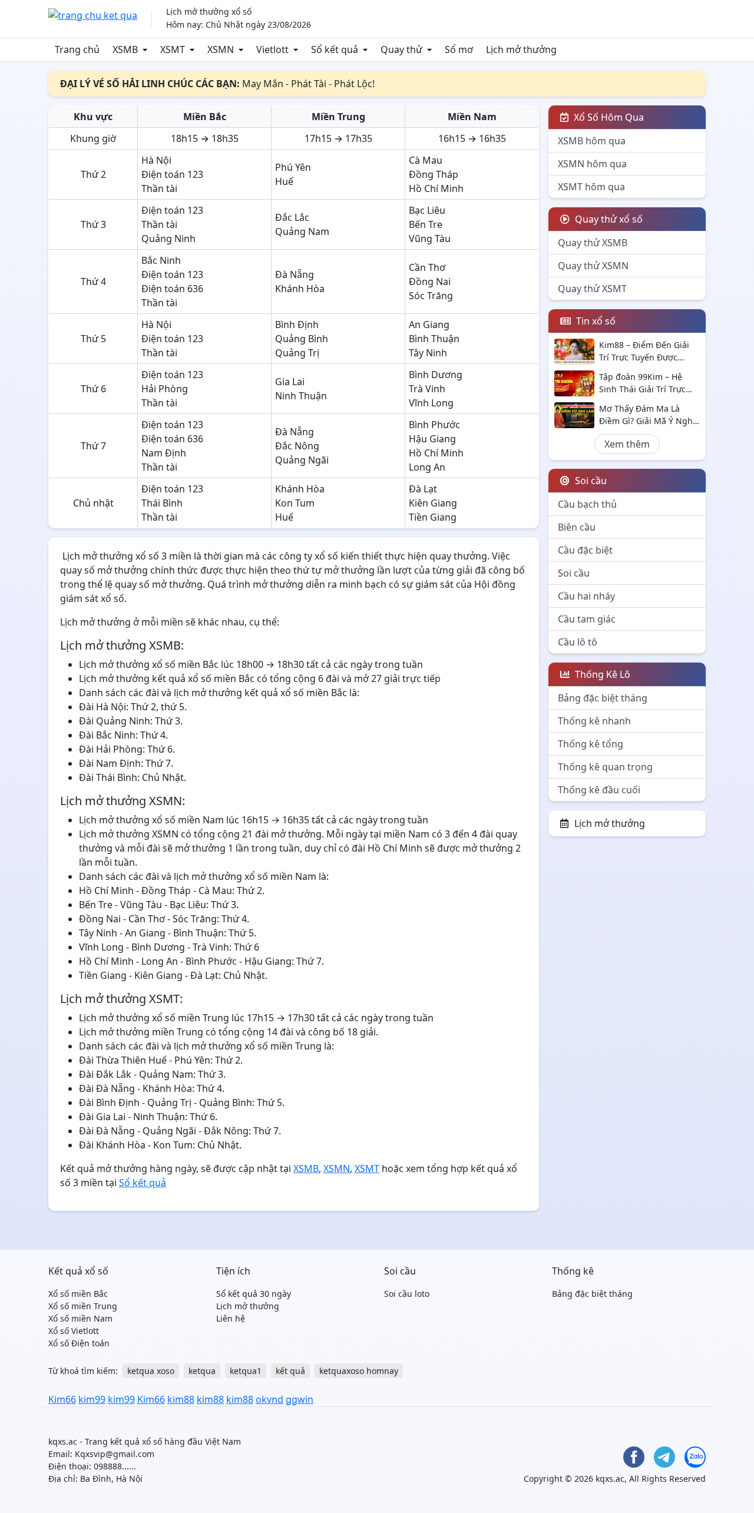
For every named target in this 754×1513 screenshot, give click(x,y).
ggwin (299, 1399)
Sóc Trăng (431, 295)
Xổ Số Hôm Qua (607, 117)
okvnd (269, 1399)
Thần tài (159, 188)
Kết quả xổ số (78, 1270)
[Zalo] (695, 1457)
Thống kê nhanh (594, 720)
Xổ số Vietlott (73, 1330)
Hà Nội (156, 160)
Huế (284, 181)
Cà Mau (425, 160)
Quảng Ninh (168, 238)
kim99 (91, 1399)
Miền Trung (338, 116)
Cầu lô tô (577, 641)
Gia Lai (290, 381)
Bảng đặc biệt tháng (602, 697)
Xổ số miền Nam (80, 1318)
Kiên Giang (433, 502)
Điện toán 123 (172, 174)
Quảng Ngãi (302, 459)
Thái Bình (162, 502)
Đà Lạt (423, 488)
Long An (427, 467)
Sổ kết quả (334, 49)
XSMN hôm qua (592, 163)
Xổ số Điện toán (79, 1343)
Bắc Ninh (161, 260)
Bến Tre (425, 224)
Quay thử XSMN (593, 265)
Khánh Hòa (300, 288)
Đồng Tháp (433, 174)
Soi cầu (574, 573)
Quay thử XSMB (592, 242)
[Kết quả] (92, 14)
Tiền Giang (433, 517)
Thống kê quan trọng (605, 766)
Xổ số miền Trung (82, 1306)
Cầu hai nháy (586, 596)
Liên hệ (230, 1318)
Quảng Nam (302, 231)
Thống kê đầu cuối (599, 789)
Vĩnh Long (431, 402)
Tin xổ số (595, 320)
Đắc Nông (297, 445)
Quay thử (401, 49)
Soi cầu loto (406, 1293)
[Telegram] (664, 1457)
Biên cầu (577, 527)
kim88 (180, 1399)
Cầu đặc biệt (585, 550)
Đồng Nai (430, 281)
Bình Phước (434, 424)
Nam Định (163, 452)
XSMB (125, 49)
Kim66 (62, 1399)
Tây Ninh (428, 352)
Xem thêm (627, 444)
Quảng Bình (301, 338)
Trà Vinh (427, 388)
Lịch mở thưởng (521, 49)
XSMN (220, 49)
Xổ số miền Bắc (78, 1293)
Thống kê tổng (590, 743)
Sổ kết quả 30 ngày (253, 1293)
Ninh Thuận (301, 395)
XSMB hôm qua (592, 140)
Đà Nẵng (294, 274)
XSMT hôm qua (591, 186)
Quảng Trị (297, 352)
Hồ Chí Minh (436, 188)
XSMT (172, 49)
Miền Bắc (204, 116)
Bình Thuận (434, 338)
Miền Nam (472, 116)
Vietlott (272, 49)
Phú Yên (293, 167)
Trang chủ (77, 49)
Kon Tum (295, 502)
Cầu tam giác (587, 619)
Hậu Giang (432, 438)
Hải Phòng (164, 388)
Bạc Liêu (427, 210)
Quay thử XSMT (592, 288)
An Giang (429, 324)
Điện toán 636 (172, 288)
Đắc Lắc (292, 217)
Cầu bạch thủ (587, 504)
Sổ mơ (459, 49)
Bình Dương (435, 374)
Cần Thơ (427, 267)
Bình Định (297, 324)
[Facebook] (633, 1457)
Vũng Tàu (430, 238)
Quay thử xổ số (608, 219)
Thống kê (573, 1270)
